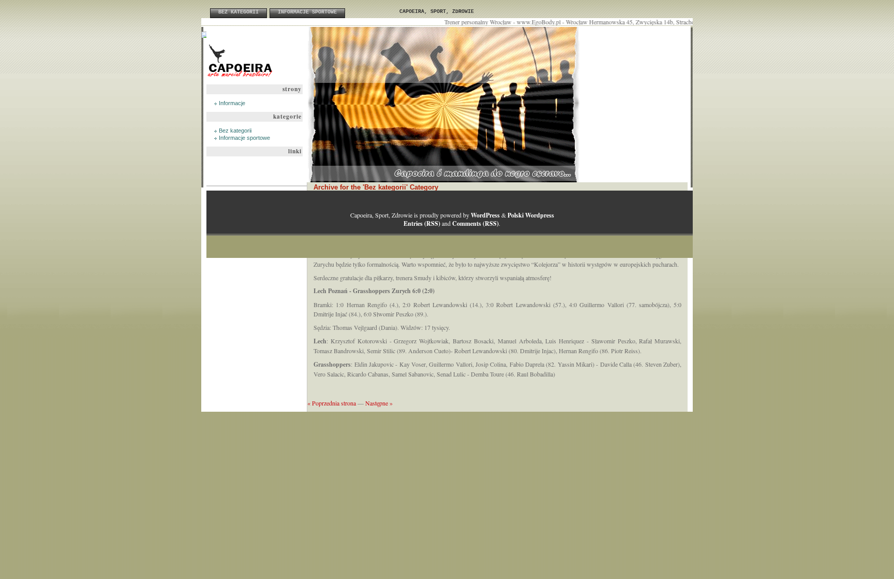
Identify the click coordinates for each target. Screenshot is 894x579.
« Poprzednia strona (331, 403)
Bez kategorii (238, 12)
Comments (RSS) (475, 223)
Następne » (379, 403)
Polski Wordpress (531, 215)
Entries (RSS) (422, 223)
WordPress (485, 215)
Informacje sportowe (307, 12)
